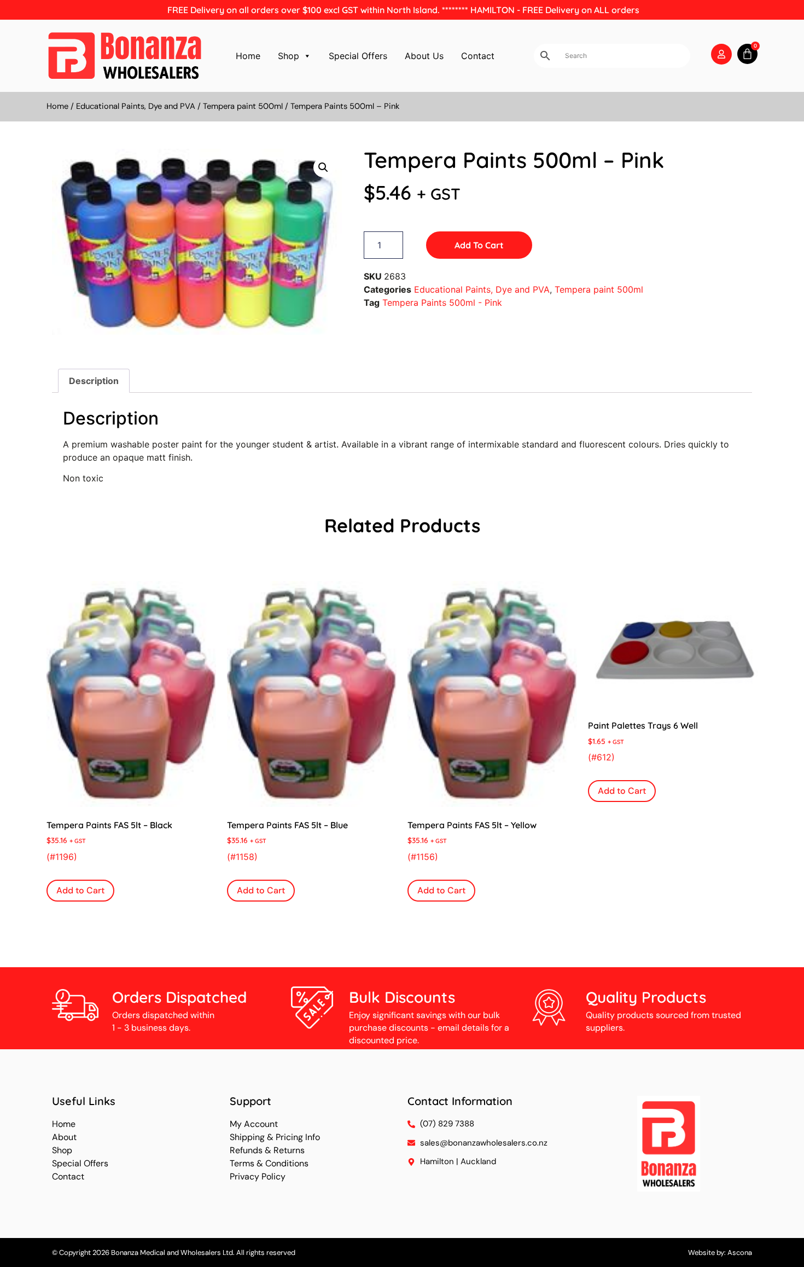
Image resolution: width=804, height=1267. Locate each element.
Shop (288, 55)
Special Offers (358, 55)
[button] (323, 167)
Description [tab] (94, 380)
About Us (424, 55)
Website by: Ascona (720, 1252)
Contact (477, 55)
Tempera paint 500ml (243, 106)
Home (248, 55)
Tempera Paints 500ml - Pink (442, 302)
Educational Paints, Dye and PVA (135, 106)
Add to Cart (479, 245)
